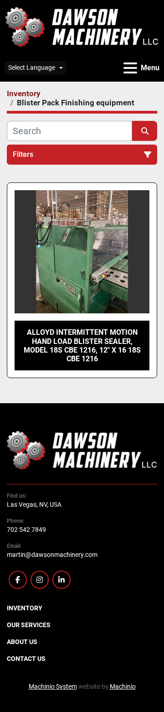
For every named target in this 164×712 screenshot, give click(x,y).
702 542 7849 (26, 529)
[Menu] (130, 67)
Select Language (31, 67)
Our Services (29, 625)
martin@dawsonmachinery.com (52, 554)
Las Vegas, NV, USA (34, 504)
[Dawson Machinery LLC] (82, 449)
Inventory (24, 608)
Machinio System (53, 686)
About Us (22, 641)
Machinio (123, 686)
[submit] (144, 131)
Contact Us (26, 658)
